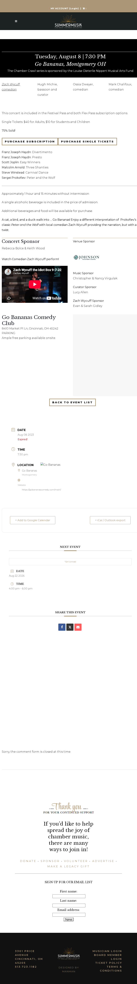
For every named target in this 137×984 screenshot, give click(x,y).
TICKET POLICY (108, 962)
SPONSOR (50, 861)
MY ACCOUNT (65, 8)
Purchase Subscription (30, 141)
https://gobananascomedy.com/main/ (41, 489)
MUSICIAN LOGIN (107, 951)
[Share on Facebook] (61, 627)
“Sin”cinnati (70, 561)
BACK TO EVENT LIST (72, 402)
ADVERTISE (103, 861)
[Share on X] (69, 627)
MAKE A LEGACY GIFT (68, 866)
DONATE (28, 861)
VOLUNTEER (76, 861)
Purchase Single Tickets (87, 141)
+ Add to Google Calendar (32, 520)
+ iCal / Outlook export (110, 520)
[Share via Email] (78, 627)
